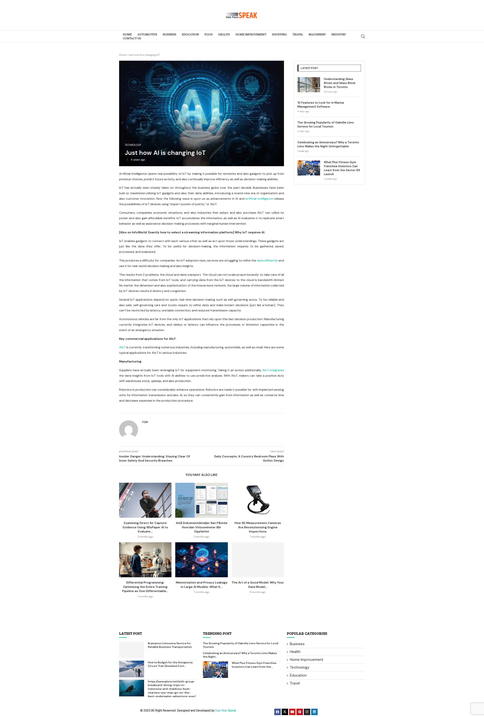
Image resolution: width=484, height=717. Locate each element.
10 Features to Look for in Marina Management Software (320, 105)
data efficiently (267, 260)
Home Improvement (306, 659)
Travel (295, 683)
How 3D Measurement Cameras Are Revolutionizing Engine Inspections (257, 527)
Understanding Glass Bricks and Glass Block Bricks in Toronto (339, 83)
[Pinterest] (299, 712)
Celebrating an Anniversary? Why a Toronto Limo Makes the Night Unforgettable (328, 144)
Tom (145, 422)
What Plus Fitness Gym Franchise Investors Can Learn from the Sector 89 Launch (342, 168)
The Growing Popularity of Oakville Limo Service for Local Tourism (325, 124)
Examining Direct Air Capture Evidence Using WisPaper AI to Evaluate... (145, 527)
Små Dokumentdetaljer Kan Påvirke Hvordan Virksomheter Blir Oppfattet (201, 527)
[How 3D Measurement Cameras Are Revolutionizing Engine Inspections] (258, 500)
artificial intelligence (259, 199)
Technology (299, 667)
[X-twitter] (285, 712)
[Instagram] (307, 712)
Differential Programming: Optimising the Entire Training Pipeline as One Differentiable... (145, 586)
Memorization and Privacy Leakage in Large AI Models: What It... (201, 584)
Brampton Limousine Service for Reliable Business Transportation (170, 645)
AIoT (122, 347)
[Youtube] (292, 712)
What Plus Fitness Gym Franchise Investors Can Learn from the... (254, 664)
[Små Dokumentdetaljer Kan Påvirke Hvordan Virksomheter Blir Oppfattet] (201, 500)
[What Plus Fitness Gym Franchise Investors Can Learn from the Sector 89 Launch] (308, 167)
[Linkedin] (314, 712)
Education (298, 675)
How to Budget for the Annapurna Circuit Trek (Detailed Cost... (170, 664)
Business (297, 644)
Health (295, 651)
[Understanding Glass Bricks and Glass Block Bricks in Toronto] (308, 84)
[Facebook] (277, 712)
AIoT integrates (273, 370)
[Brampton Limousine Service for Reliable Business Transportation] (131, 650)
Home (122, 55)
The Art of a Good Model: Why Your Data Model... (258, 584)
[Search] (363, 36)
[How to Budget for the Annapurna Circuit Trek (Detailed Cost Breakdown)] (131, 669)
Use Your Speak (225, 710)
